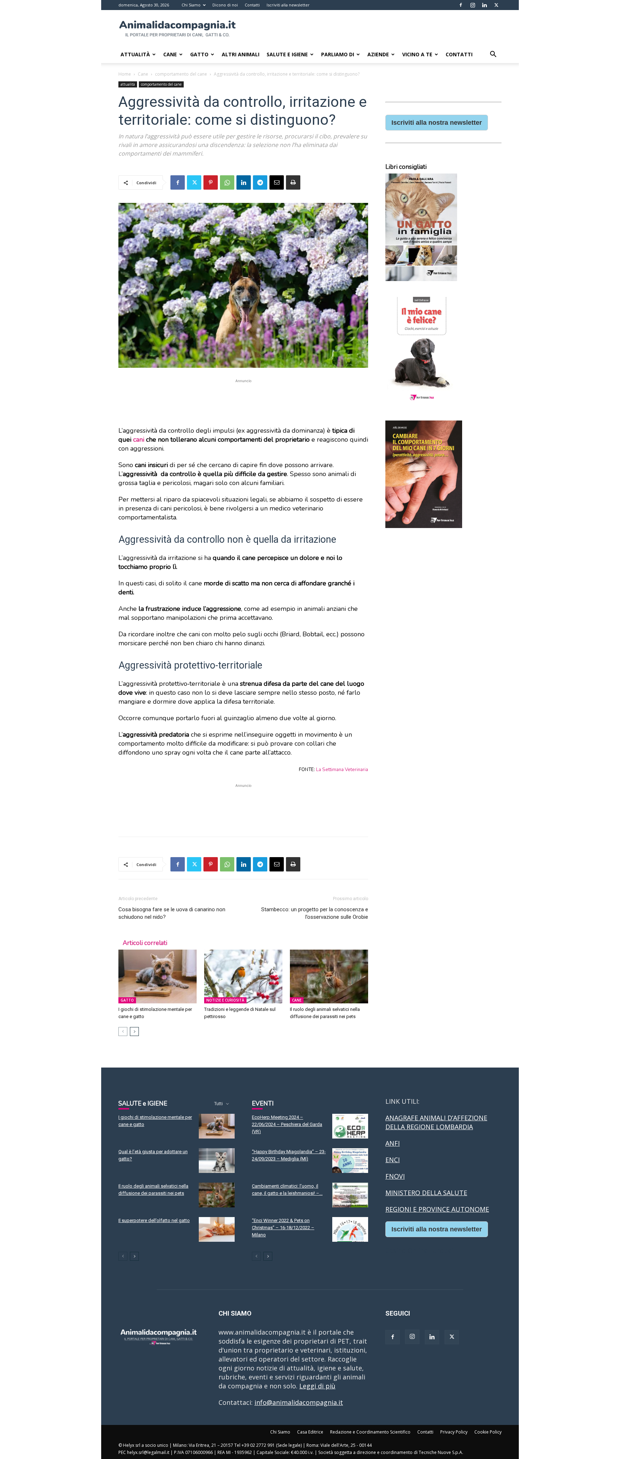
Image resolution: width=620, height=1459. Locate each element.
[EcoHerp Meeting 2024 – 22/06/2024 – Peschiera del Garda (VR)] (350, 1126)
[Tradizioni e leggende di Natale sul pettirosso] (243, 976)
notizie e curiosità (225, 1000)
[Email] (276, 182)
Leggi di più (317, 1386)
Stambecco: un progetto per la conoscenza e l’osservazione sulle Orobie (314, 913)
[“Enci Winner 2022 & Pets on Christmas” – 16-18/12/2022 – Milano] (350, 1229)
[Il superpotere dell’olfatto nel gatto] (217, 1229)
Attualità (135, 54)
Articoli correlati (145, 943)
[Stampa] (293, 182)
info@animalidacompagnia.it (298, 1402)
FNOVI (395, 1176)
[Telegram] (260, 182)
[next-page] (134, 1031)
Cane (170, 54)
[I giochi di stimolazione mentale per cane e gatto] (157, 976)
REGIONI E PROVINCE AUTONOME (437, 1209)
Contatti (252, 5)
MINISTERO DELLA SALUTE (426, 1192)
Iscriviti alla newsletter (288, 5)
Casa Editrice (310, 1432)
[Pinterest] (210, 182)
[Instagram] (472, 5)
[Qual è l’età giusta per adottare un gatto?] (217, 1160)
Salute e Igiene (287, 54)
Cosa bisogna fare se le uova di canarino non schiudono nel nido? (171, 913)
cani (138, 439)
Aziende (378, 54)
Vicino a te (417, 54)
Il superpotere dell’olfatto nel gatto (154, 1220)
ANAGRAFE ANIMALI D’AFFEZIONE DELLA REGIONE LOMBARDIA (436, 1122)
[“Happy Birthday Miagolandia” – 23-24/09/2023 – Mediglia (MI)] (350, 1160)
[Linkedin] (484, 5)
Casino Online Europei (419, 1250)
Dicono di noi (225, 5)
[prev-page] (122, 1031)
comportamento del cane (181, 74)
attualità (128, 84)
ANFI (392, 1143)
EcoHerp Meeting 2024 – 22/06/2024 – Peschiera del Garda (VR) (287, 1124)
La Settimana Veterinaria (342, 769)
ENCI (392, 1159)
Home (124, 74)
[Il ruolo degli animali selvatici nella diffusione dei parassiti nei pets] (329, 976)
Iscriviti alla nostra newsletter (436, 122)
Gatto (199, 54)
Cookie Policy (488, 1432)
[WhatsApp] (227, 182)
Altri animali (240, 54)
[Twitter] (496, 5)
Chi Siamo (191, 5)
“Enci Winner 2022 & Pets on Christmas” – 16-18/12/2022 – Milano (283, 1227)
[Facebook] (460, 5)
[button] (493, 54)
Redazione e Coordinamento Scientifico (370, 1432)
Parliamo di (337, 54)
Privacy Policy (454, 1432)
